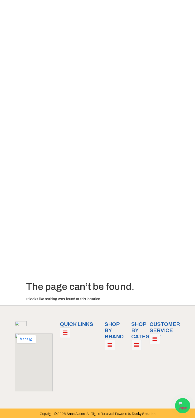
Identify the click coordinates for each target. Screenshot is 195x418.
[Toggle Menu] (65, 332)
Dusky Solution (144, 414)
